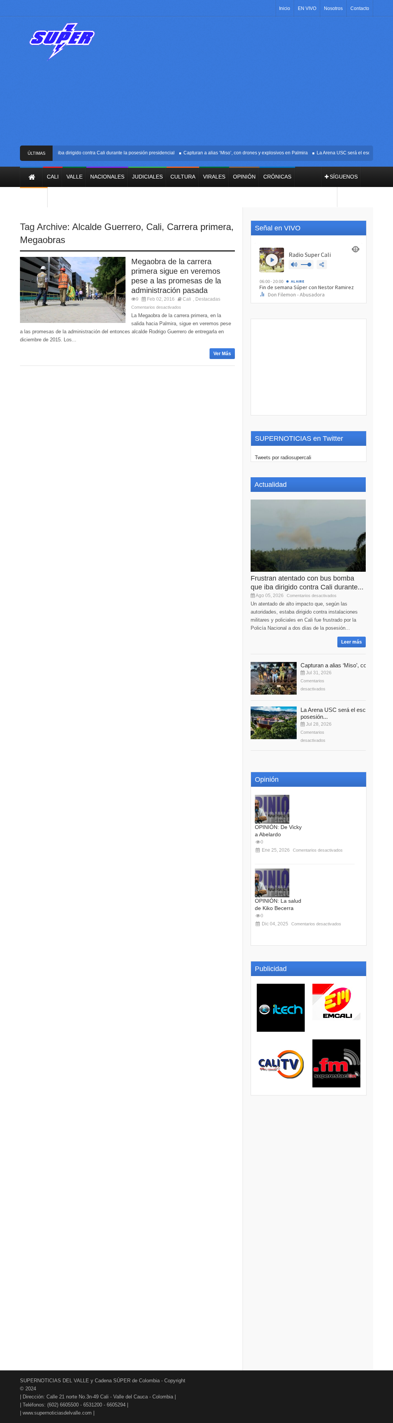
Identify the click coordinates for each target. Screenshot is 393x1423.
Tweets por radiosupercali (283, 457)
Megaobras (42, 240)
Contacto (359, 8)
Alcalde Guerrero (106, 227)
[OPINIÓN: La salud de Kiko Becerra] (272, 883)
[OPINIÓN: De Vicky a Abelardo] (272, 809)
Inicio (284, 8)
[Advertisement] (244, 84)
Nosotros (333, 8)
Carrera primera (199, 227)
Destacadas (207, 299)
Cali (154, 227)
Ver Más (222, 353)
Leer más (351, 642)
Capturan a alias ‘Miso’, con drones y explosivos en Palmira (237, 153)
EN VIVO (307, 8)
